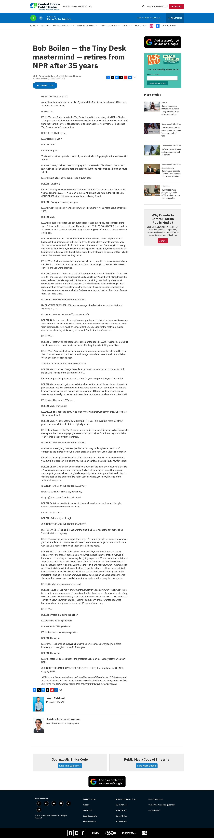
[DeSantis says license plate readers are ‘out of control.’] (152, 150)
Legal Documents (90, 816)
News (33, 26)
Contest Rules (121, 816)
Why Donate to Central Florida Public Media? (163, 219)
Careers (86, 805)
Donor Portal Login (155, 799)
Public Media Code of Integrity (146, 759)
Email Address (153, 74)
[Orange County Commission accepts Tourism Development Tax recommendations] (152, 169)
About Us (139, 26)
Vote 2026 (46, 26)
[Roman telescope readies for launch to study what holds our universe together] (152, 107)
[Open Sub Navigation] (37, 26)
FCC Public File (121, 822)
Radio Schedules (89, 799)
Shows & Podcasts (62, 26)
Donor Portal (169, 26)
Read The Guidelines (70, 765)
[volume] (41, 18)
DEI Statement (121, 805)
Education (165, 186)
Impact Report (154, 810)
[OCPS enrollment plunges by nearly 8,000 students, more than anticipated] (152, 190)
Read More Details (146, 765)
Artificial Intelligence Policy (126, 799)
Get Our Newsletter (157, 6)
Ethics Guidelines (89, 822)
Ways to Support (108, 26)
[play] (33, 18)
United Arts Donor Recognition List (161, 805)
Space (164, 102)
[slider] (44, 18)
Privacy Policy (121, 810)
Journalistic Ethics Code (70, 759)
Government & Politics (171, 124)
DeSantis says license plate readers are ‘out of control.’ (171, 152)
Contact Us (87, 810)
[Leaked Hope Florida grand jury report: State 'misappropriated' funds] (152, 128)
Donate (177, 6)
